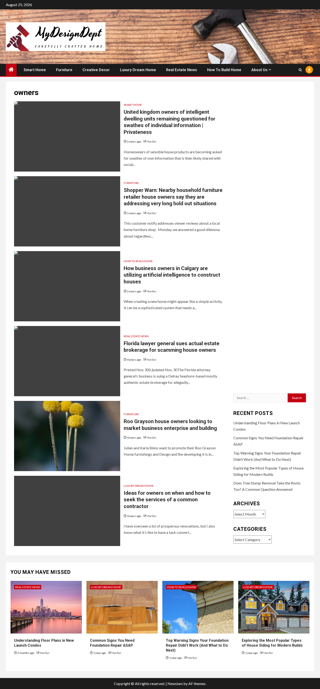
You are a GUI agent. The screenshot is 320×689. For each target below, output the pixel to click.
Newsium (175, 683)
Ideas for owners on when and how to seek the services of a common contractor (167, 499)
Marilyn (151, 141)
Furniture (64, 70)
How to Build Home (224, 70)
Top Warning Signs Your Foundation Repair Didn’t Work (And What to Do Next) (197, 645)
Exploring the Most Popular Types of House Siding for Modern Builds (272, 643)
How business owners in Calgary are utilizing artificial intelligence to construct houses (172, 275)
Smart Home (35, 70)
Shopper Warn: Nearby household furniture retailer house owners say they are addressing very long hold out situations (173, 196)
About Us (259, 70)
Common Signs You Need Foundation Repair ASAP (112, 643)
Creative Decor (96, 70)
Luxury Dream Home (138, 70)
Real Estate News (181, 70)
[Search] (300, 69)
